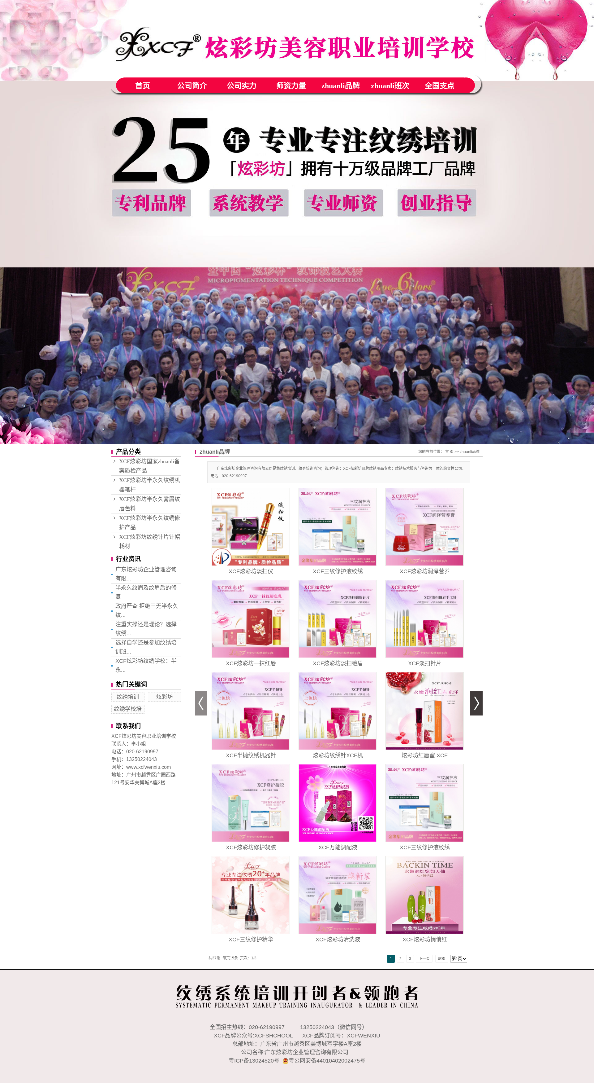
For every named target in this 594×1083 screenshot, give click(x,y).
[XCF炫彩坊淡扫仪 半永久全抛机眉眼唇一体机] (251, 527)
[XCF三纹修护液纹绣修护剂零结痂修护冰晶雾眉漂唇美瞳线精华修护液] (338, 527)
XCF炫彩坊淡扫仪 (251, 571)
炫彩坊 (164, 697)
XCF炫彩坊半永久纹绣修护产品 (149, 522)
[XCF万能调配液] (338, 803)
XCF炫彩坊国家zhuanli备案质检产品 (149, 466)
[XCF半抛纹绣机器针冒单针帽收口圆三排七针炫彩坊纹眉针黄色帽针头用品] (251, 711)
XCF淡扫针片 (424, 663)
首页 (142, 86)
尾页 (442, 959)
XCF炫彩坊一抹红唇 (251, 663)
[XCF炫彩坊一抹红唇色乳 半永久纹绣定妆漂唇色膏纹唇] (251, 619)
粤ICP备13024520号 (254, 1061)
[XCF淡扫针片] (424, 619)
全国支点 (439, 86)
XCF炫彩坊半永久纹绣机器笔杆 (149, 485)
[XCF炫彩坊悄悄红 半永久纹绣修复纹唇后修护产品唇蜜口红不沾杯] (424, 895)
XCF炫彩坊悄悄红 (424, 939)
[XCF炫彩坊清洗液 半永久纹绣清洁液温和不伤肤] (338, 895)
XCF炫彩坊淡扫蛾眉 (338, 663)
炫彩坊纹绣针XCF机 (338, 755)
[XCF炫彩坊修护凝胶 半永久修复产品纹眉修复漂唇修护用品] (251, 803)
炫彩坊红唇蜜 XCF (425, 755)
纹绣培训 (128, 697)
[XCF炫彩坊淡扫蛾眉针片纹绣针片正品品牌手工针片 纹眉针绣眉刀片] (338, 619)
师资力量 (291, 86)
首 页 (449, 452)
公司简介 (192, 86)
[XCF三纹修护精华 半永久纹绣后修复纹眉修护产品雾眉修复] (251, 895)
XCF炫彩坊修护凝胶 (251, 847)
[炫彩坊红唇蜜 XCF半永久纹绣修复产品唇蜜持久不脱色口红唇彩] (424, 711)
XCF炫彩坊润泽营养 (425, 571)
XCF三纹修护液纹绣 (338, 571)
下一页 (424, 959)
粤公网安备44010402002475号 (327, 1061)
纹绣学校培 (128, 709)
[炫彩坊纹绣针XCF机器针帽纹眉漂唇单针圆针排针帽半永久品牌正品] (338, 711)
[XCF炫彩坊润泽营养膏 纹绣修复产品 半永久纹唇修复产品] (424, 527)
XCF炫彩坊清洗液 (338, 939)
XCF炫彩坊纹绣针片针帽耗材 (149, 541)
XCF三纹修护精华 (251, 939)
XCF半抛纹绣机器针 (251, 755)
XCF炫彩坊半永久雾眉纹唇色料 (149, 504)
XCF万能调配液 (337, 847)
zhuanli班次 (390, 86)
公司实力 (241, 86)
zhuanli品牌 (340, 86)
